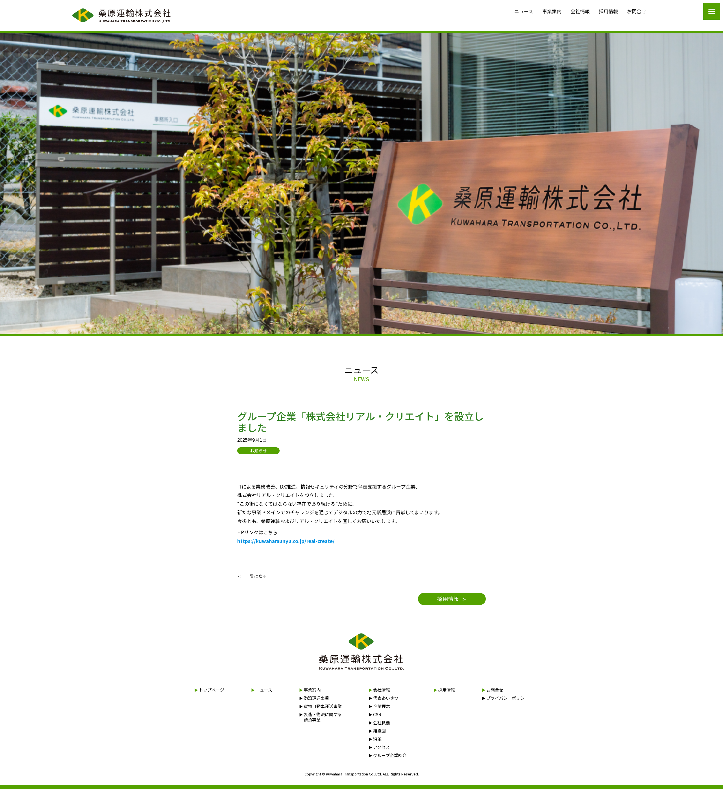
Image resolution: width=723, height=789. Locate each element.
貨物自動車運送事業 (320, 706)
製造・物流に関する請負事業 (320, 717)
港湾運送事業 (314, 698)
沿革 (375, 739)
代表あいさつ (383, 698)
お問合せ (636, 11)
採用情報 (608, 11)
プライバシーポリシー (505, 698)
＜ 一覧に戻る (252, 576)
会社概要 (379, 722)
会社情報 (580, 11)
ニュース (523, 11)
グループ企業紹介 (388, 755)
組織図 (377, 731)
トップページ (209, 690)
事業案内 (551, 11)
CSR (375, 714)
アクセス (379, 747)
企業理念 (379, 706)
